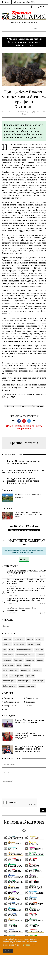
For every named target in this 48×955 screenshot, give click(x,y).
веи (4, 650)
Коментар (30, 702)
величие (39, 650)
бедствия (18, 660)
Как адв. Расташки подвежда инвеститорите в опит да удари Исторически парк (29, 748)
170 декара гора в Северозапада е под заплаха (29, 495)
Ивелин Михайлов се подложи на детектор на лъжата (30, 721)
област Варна (8, 681)
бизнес (27, 665)
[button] (39, 29)
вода (19, 665)
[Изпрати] (43, 810)
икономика (8, 655)
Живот (29, 705)
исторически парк (27, 686)
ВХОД (25, 559)
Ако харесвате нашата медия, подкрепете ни (25, 427)
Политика (19, 639)
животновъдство (10, 670)
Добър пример (16, 675)
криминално (19, 644)
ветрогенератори (24, 650)
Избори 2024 (10, 705)
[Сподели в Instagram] (24, 420)
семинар (36, 670)
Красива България (9, 112)
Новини (13, 39)
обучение (25, 670)
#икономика (37, 406)
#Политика (23, 406)
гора (5, 675)
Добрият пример (11, 702)
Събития (6, 644)
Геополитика (34, 644)
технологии (8, 665)
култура (40, 655)
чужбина (30, 675)
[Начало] (8, 39)
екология (30, 660)
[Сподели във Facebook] (19, 420)
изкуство (7, 660)
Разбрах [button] (8, 951)
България (23, 39)
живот (40, 660)
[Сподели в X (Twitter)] (28, 420)
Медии (30, 639)
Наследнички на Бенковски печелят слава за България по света (28, 514)
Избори (39, 639)
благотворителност (25, 655)
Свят (11, 650)
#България (10, 406)
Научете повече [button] (28, 945)
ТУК (12, 397)
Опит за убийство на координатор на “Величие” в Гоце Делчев (29, 735)
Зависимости (32, 698)
